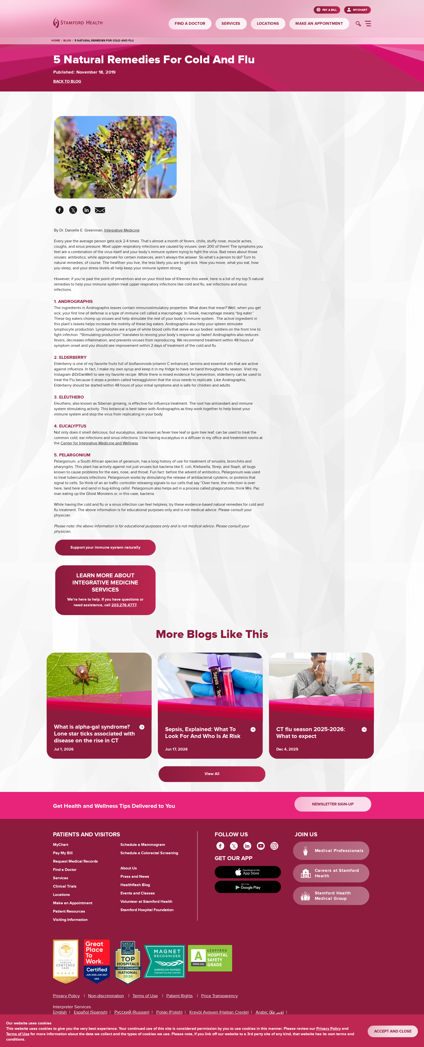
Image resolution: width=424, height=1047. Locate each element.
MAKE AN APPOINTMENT (319, 23)
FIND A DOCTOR (190, 23)
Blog (67, 40)
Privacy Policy (66, 995)
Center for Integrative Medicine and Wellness (99, 443)
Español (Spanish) (90, 1012)
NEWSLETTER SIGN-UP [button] (333, 804)
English (60, 1012)
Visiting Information (70, 919)
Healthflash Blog (135, 884)
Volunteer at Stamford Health (146, 901)
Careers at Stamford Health (337, 873)
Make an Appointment (72, 903)
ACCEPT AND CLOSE (392, 1031)
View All (212, 773)
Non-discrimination (106, 995)
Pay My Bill (63, 853)
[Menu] (368, 24)
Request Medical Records (75, 861)
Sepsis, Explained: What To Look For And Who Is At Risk (202, 733)
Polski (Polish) (169, 1012)
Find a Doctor (65, 869)
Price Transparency (219, 995)
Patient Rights (179, 995)
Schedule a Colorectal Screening (149, 853)
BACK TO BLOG (67, 81)
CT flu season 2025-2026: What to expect (310, 733)
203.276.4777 (123, 605)
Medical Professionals (339, 850)
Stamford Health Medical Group (333, 896)
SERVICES (231, 23)
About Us (128, 868)
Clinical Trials (65, 886)
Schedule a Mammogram (142, 844)
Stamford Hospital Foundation (146, 909)
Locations (61, 894)
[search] (358, 24)
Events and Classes (137, 893)
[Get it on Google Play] (248, 887)
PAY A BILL (329, 10)
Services (60, 878)
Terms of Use (145, 995)
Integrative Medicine (122, 230)
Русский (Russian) (131, 1012)
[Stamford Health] (77, 23)
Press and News (134, 876)
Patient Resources (69, 911)
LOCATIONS (268, 23)
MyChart (360, 10)
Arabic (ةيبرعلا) (270, 1012)
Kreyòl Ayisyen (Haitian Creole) (219, 1012)
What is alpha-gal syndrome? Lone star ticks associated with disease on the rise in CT (94, 734)
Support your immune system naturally (105, 547)
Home (55, 40)
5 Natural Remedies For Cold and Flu (104, 40)
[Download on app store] (248, 872)
